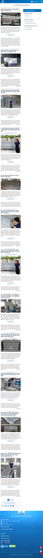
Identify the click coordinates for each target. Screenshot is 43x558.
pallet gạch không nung (8, 43)
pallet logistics (17, 366)
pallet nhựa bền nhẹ (10, 447)
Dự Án (11, 174)
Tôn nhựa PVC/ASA (28, 27)
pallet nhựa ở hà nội (17, 169)
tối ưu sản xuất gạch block (4, 46)
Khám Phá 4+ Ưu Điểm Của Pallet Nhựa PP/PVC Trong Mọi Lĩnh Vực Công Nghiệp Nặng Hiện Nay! (11, 455)
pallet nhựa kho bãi (7, 288)
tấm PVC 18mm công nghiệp (8, 85)
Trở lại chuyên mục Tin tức (9, 502)
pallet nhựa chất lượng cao (12, 491)
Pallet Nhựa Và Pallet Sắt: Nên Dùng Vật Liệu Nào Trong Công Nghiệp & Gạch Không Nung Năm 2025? (10, 414)
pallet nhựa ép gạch (11, 169)
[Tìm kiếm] (39, 1)
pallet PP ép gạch (15, 44)
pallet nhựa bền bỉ (5, 491)
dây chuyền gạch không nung (10, 39)
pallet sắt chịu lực (4, 448)
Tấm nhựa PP (27, 15)
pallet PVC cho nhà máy (7, 205)
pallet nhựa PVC (10, 44)
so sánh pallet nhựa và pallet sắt (5, 449)
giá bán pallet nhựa (14, 121)
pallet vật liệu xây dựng (17, 448)
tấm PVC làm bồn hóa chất (16, 85)
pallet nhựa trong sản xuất (7, 407)
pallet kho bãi (13, 366)
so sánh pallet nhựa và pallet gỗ (15, 45)
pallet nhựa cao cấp (7, 287)
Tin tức (13, 38)
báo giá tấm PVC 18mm (9, 80)
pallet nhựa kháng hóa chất (9, 493)
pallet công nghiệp (5, 446)
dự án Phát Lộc (15, 203)
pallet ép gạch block (11, 167)
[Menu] (41, 1)
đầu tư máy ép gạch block (8, 40)
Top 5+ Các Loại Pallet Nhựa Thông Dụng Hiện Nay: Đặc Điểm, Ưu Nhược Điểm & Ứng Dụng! (10, 251)
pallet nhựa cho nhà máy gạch (15, 168)
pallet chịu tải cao (13, 365)
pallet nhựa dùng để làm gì (8, 405)
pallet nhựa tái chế (15, 289)
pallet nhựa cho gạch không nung (5, 168)
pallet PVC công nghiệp (14, 205)
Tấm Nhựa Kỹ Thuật (28, 13)
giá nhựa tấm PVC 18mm (16, 80)
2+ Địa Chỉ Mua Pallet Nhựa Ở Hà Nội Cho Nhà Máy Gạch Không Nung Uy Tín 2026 (10, 130)
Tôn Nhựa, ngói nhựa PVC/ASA (30, 25)
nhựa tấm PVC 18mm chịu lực (10, 82)
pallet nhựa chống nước (6, 492)
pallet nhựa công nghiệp (13, 122)
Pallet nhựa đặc (3, 368)
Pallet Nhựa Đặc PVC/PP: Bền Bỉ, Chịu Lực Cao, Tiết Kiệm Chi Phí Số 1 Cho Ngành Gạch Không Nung (10, 335)
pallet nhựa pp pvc (14, 170)
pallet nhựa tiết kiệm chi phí (10, 495)
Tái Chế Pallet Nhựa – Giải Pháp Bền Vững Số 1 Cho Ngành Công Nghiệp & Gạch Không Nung (10, 296)
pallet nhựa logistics (13, 288)
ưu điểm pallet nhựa (13, 449)
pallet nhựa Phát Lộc (4, 170)
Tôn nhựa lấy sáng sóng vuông (30, 23)
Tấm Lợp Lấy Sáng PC (28, 19)
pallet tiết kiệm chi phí (10, 448)
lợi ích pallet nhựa (10, 404)
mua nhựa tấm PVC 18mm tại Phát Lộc (6, 81)
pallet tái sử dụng (3, 369)
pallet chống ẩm (8, 366)
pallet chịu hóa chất (8, 365)
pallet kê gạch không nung (12, 446)
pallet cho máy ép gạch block (15, 41)
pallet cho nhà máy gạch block (5, 42)
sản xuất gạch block (8, 45)
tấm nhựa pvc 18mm (13, 83)
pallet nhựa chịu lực (7, 122)
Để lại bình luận (18, 86)
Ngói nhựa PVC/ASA (28, 29)
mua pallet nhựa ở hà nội (9, 166)
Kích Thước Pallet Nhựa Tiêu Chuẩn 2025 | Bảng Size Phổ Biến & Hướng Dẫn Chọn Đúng (10, 211)
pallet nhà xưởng (3, 367)
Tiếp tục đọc (10, 238)
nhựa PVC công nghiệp (15, 81)
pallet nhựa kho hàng (16, 493)
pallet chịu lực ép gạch (7, 41)
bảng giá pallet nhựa (8, 121)
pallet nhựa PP (5, 44)
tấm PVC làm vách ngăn (4, 86)
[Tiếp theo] (13, 500)
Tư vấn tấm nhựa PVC (17, 38)
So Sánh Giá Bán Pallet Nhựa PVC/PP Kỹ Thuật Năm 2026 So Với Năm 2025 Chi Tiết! (10, 91)
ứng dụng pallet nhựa (14, 407)
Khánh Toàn (15, 12)
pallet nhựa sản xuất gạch (7, 124)
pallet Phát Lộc (17, 368)
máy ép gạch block (14, 40)
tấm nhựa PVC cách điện (11, 84)
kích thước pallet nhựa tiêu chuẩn (10, 242)
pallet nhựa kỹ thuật (10, 123)
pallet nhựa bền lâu (9, 367)
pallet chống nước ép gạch (13, 42)
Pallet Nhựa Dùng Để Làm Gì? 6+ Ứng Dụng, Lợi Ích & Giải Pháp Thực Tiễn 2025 (10, 374)
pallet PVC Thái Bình (13, 206)
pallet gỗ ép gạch (14, 43)
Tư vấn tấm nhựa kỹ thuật (7, 38)
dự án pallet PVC (10, 203)
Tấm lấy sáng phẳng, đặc (29, 21)
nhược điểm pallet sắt (13, 445)
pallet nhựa (14, 404)
